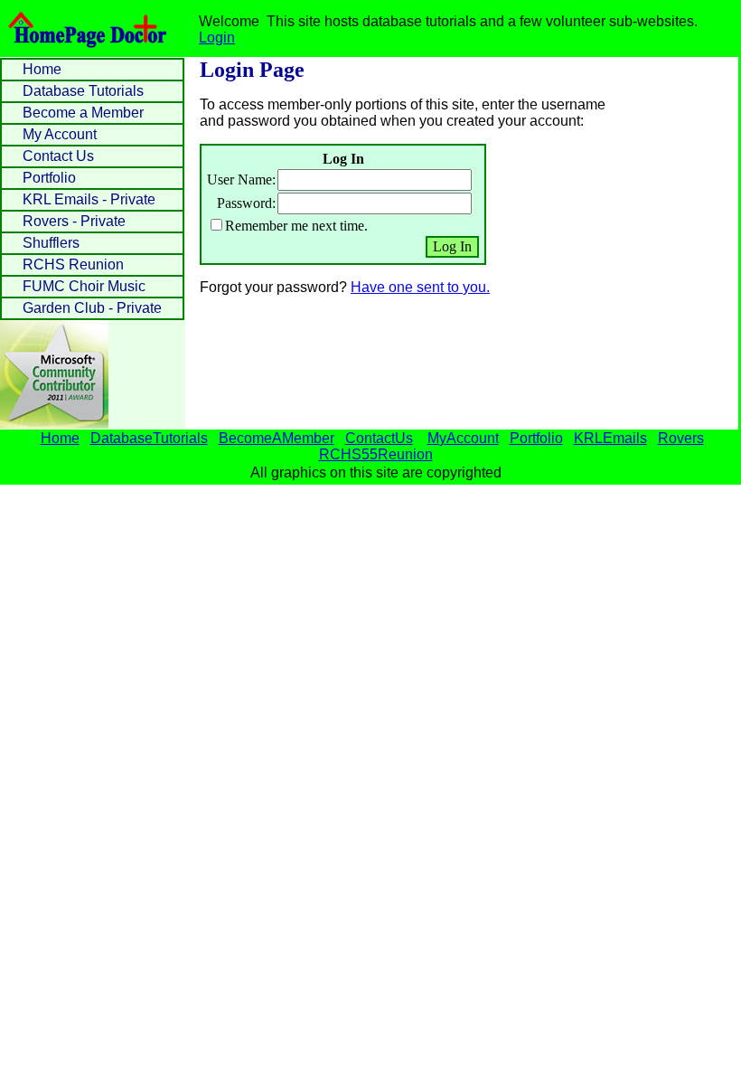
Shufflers (51, 242)
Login (217, 37)
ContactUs (379, 438)
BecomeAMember (276, 438)
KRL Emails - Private (89, 199)
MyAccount (463, 438)
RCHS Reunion (73, 264)
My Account (60, 134)
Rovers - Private (74, 221)
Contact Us (58, 156)
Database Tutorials (83, 91)
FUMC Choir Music (84, 286)
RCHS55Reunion (376, 454)
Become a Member (83, 112)
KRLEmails (610, 438)
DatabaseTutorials (149, 438)
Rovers (681, 438)
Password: (246, 203)
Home (42, 69)
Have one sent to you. (420, 287)
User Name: (241, 179)
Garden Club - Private (92, 308)
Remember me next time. (296, 225)
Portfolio (49, 177)
